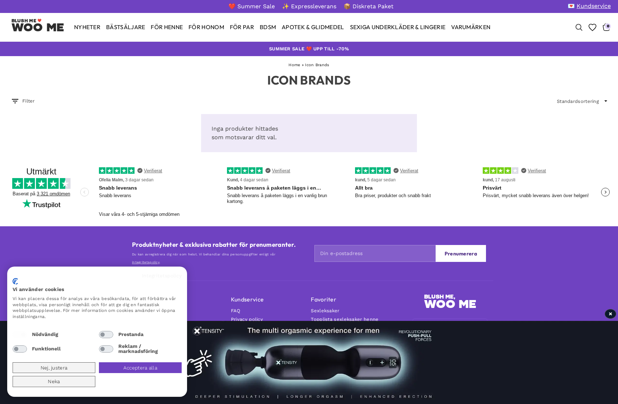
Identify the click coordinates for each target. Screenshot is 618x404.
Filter (28, 101)
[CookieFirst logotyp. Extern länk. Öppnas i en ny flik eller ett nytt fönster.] (15, 281)
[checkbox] (20, 334)
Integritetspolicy (162, 275)
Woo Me (38, 27)
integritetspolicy (145, 262)
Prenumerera (461, 253)
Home (294, 65)
